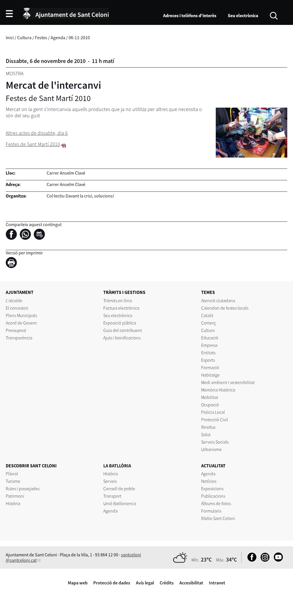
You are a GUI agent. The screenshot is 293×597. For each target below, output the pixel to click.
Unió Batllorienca (119, 503)
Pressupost (16, 330)
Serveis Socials (215, 442)
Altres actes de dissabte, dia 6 (37, 133)
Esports (208, 360)
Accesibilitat (191, 583)
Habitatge (210, 375)
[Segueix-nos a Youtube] (277, 560)
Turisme (13, 481)
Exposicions (212, 488)
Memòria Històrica (218, 390)
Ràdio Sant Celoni (218, 518)
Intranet (217, 583)
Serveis (110, 481)
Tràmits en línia (117, 300)
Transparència (19, 338)
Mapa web (78, 583)
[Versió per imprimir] (13, 263)
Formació (210, 367)
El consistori (17, 308)
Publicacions (213, 496)
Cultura (24, 37)
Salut (206, 434)
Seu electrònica (243, 15)
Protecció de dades (111, 583)
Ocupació (210, 405)
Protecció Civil (214, 419)
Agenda (58, 37)
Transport (112, 496)
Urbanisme (211, 449)
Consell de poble (119, 488)
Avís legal (145, 583)
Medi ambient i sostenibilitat (228, 382)
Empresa (209, 345)
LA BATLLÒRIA (117, 465)
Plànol (12, 474)
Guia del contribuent (122, 330)
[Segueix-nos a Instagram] (264, 560)
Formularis (211, 511)
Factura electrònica (121, 308)
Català (207, 315)
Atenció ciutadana (218, 300)
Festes (41, 37)
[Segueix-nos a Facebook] (250, 560)
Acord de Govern (21, 323)
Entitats (208, 352)
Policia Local (213, 412)
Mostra (14, 73)
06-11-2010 (79, 37)
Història (13, 503)
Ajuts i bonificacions (121, 338)
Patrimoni (15, 496)
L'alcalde (14, 300)
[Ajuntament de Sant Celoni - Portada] (66, 12)
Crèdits (167, 583)
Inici (10, 37)
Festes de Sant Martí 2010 (33, 144)
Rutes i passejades (22, 488)
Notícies (208, 481)
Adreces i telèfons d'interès (189, 15)
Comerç (208, 323)
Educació (209, 338)
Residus (208, 427)
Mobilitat (209, 397)
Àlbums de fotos (216, 503)
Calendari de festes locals (224, 308)
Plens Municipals (21, 315)
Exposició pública (119, 323)
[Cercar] (274, 15)
